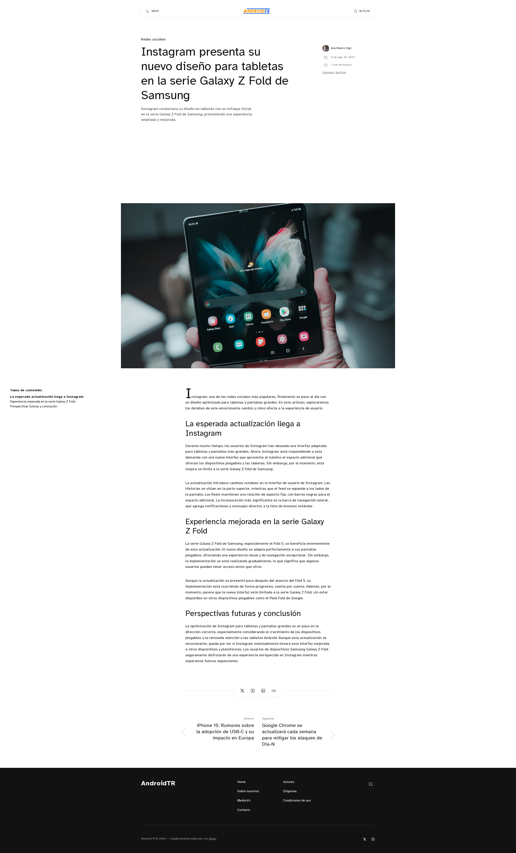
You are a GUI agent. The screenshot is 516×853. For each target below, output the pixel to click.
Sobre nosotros (248, 791)
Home (241, 782)
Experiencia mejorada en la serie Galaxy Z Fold (42, 401)
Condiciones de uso (297, 800)
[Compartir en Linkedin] (263, 690)
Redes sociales (153, 39)
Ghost (212, 838)
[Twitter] (364, 839)
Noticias (341, 72)
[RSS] (373, 839)
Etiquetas (290, 791)
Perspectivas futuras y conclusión (33, 406)
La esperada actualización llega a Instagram (46, 397)
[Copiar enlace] (273, 690)
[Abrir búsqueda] (370, 784)
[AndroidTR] (256, 11)
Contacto (243, 810)
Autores (288, 782)
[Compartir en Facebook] (253, 690)
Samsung (328, 72)
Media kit (243, 800)
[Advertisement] (258, 173)
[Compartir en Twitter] (242, 690)
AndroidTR (158, 783)
